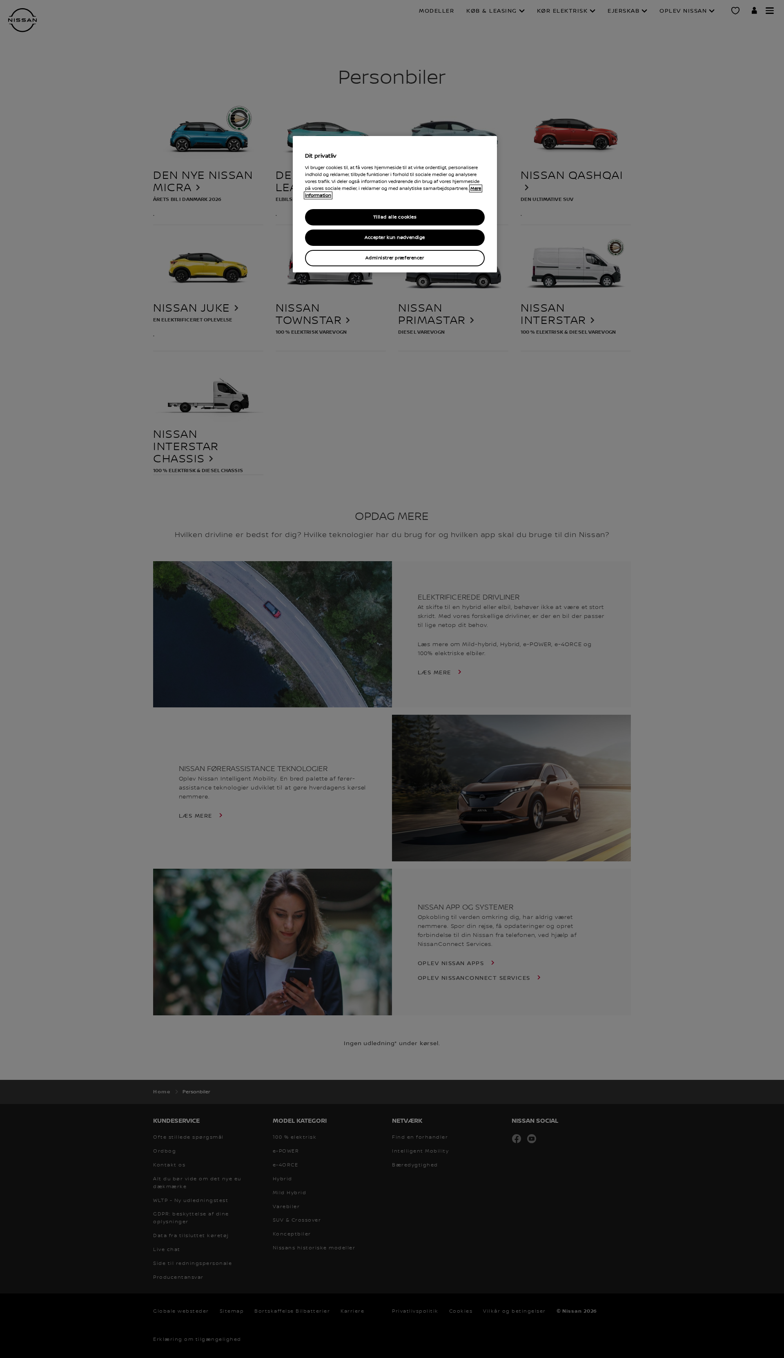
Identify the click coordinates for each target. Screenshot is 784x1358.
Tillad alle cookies (395, 217)
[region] (395, 204)
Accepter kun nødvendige (395, 237)
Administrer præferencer (394, 258)
